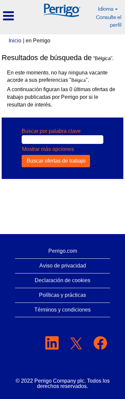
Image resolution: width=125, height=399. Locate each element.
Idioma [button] (106, 9)
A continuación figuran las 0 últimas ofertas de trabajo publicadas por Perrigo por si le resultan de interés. (61, 97)
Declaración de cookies (62, 280)
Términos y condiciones (62, 310)
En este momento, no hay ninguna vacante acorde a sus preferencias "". (57, 76)
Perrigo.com (62, 251)
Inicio (15, 40)
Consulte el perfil (108, 21)
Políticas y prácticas (62, 295)
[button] (20, 16)
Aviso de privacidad (62, 265)
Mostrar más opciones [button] (48, 149)
